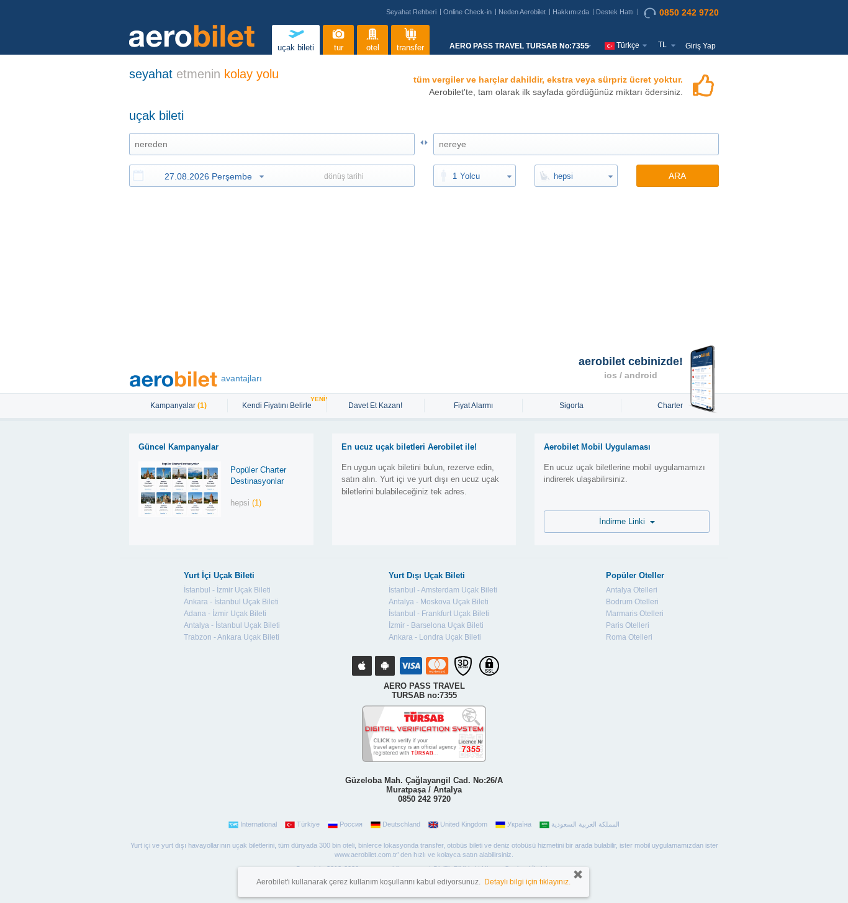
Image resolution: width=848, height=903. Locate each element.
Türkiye (308, 824)
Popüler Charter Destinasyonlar (258, 475)
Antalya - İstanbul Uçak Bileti (232, 625)
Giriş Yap (700, 46)
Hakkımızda (571, 12)
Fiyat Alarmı (473, 405)
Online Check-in (467, 12)
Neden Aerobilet (522, 12)
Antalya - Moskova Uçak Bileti (439, 601)
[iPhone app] (362, 666)
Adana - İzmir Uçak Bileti (225, 613)
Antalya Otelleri (631, 590)
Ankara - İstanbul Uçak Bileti (231, 601)
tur (338, 47)
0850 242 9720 (689, 12)
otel (372, 47)
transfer (410, 47)
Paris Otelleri (627, 625)
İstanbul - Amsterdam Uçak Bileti (443, 590)
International (258, 824)
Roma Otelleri (629, 637)
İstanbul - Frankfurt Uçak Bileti (439, 613)
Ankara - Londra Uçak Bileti (435, 637)
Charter (670, 405)
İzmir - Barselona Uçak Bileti (436, 625)
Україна (519, 824)
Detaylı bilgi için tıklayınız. (527, 882)
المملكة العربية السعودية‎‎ (585, 824)
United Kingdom (463, 824)
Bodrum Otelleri (632, 601)
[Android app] (385, 666)
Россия (351, 824)
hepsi (563, 176)
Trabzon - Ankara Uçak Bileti (231, 637)
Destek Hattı (615, 12)
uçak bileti (295, 47)
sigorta (571, 405)
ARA (677, 176)
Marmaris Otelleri (635, 613)
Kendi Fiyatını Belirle (278, 404)
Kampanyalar (178, 405)
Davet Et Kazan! (375, 405)
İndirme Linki (624, 521)
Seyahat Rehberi (411, 12)
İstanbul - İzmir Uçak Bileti (227, 590)
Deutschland (401, 824)
